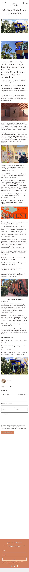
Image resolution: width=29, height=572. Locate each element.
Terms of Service (12, 426)
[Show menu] (2, 3)
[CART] (26, 3)
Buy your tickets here (7, 337)
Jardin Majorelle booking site (11, 322)
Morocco (8, 386)
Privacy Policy (4, 426)
